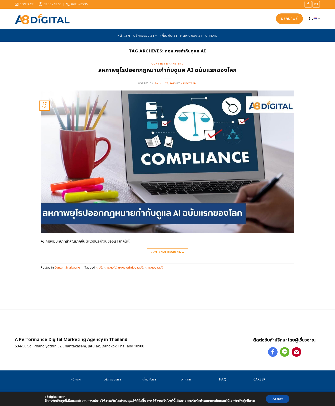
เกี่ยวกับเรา (168, 35)
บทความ (211, 35)
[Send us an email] (316, 4)
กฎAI (99, 267)
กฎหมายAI (110, 267)
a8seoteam (189, 83)
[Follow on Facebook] (308, 4)
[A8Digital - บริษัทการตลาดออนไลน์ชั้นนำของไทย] (91, 19)
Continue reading (167, 252)
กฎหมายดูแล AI (154, 267)
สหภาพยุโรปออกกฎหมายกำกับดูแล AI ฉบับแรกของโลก (167, 70)
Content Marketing (167, 64)
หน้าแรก (123, 35)
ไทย (311, 18)
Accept (278, 399)
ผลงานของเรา (191, 35)
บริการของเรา (143, 35)
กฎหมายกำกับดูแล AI (130, 267)
